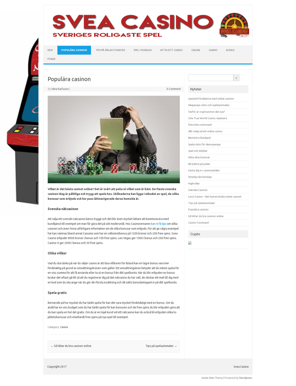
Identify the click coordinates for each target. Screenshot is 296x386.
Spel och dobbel (197, 150)
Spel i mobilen (143, 50)
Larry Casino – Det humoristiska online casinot (214, 196)
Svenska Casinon (197, 189)
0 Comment (174, 89)
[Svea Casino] (148, 38)
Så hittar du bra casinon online (71, 346)
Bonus (230, 50)
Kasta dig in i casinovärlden (204, 170)
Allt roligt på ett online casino (205, 131)
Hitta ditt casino (171, 50)
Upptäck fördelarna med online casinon (211, 98)
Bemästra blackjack (199, 137)
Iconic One (208, 377)
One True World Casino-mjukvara (207, 118)
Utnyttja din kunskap (200, 176)
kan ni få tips (159, 223)
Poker (51, 59)
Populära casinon (74, 50)
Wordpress (245, 377)
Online (195, 50)
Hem (50, 50)
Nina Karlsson (60, 89)
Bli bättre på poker (199, 163)
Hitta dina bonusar (199, 157)
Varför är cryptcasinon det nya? (206, 111)
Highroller (194, 183)
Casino (213, 50)
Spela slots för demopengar (204, 144)
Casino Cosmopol (198, 222)
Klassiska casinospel (200, 124)
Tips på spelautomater (110, 50)
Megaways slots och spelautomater (209, 105)
